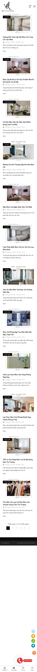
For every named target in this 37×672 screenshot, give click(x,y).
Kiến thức (7, 187)
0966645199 (28, 660)
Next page (29, 528)
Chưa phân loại (9, 102)
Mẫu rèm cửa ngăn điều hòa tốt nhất (17, 207)
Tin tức (7, 17)
